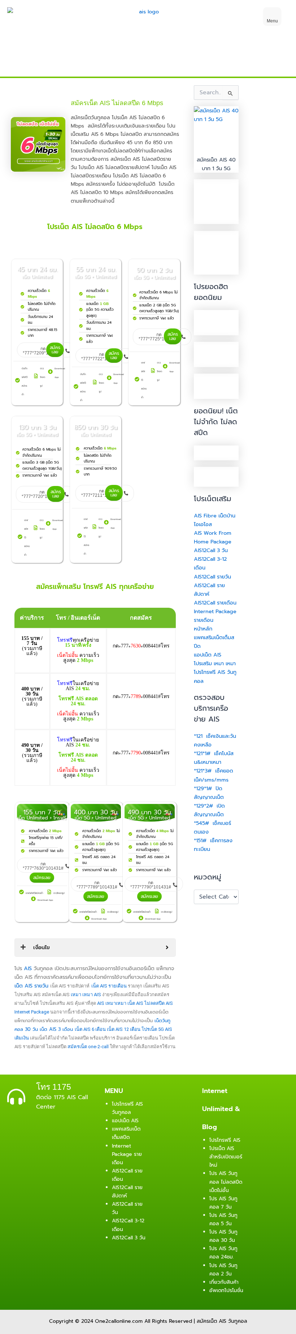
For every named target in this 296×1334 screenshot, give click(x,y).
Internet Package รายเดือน (127, 1154)
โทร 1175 (53, 1087)
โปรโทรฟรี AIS (224, 1140)
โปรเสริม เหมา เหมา (215, 663)
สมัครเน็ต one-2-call (88, 1046)
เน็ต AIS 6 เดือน (90, 1029)
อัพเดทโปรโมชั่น (226, 1290)
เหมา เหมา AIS (86, 994)
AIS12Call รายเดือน (215, 603)
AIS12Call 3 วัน (211, 550)
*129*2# (203, 806)
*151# (201, 840)
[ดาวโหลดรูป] (36, 376)
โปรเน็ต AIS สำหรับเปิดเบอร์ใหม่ (225, 1157)
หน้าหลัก (203, 629)
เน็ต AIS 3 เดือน (56, 1029)
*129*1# (204, 788)
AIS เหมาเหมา (111, 1003)
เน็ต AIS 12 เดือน (123, 1029)
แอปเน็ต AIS (207, 655)
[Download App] (50, 371)
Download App (45, 900)
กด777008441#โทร (141, 646)
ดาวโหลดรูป (42, 377)
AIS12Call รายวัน (212, 577)
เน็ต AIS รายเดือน (109, 986)
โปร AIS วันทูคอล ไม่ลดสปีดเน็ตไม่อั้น (225, 1182)
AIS (28, 968)
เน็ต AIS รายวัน (31, 986)
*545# (201, 823)
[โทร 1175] (16, 1097)
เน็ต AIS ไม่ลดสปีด (146, 1003)
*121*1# (202, 753)
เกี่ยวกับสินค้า (224, 1282)
